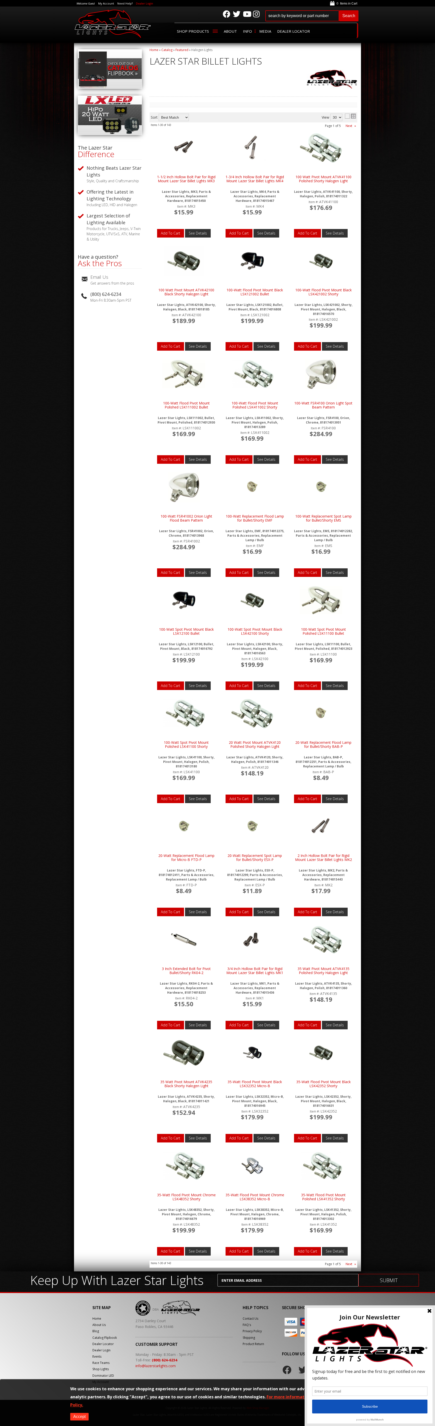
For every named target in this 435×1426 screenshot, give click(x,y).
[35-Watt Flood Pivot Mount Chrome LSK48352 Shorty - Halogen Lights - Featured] (183, 1166)
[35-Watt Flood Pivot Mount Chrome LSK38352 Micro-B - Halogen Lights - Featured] (252, 1166)
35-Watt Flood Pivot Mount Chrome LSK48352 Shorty (186, 1197)
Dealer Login (144, 3)
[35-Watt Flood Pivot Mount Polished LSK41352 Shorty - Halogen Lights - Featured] (321, 1166)
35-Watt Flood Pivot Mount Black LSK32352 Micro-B (255, 1084)
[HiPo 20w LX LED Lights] (110, 133)
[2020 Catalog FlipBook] (110, 87)
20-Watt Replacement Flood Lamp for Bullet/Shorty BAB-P (323, 745)
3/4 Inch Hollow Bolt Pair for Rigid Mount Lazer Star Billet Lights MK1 (254, 971)
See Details (198, 233)
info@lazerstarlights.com (155, 1365)
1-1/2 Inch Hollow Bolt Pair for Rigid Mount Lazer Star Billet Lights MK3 (186, 179)
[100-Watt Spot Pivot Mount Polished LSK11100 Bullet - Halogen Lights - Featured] (321, 600)
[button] (311, 15)
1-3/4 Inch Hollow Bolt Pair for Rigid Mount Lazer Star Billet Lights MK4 (255, 179)
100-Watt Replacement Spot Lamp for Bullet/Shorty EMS (323, 518)
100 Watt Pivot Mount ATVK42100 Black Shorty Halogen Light (186, 292)
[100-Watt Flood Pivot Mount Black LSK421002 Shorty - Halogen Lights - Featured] (321, 261)
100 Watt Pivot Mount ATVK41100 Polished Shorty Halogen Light (323, 179)
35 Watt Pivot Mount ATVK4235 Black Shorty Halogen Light (186, 1084)
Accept (79, 1416)
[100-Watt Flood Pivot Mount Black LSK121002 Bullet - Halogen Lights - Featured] (252, 261)
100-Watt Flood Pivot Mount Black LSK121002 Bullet (255, 292)
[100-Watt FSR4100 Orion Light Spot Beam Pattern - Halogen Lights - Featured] (321, 374)
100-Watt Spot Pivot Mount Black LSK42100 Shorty (255, 631)
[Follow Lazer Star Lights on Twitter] (236, 14)
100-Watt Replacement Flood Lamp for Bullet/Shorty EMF (255, 518)
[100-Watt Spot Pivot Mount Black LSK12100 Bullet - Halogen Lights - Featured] (184, 600)
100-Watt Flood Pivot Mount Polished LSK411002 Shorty (255, 405)
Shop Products (193, 31)
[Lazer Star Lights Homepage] (113, 24)
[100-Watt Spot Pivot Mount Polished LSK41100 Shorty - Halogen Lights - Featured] (183, 713)
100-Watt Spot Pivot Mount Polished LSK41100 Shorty (186, 745)
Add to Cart (170, 233)
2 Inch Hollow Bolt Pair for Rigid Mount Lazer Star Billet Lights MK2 (323, 858)
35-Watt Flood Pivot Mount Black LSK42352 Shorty (323, 1084)
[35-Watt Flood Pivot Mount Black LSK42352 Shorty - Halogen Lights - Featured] (321, 1053)
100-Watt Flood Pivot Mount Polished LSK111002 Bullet (186, 405)
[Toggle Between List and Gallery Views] (350, 116)
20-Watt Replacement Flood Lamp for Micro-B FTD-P (186, 858)
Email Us (99, 277)
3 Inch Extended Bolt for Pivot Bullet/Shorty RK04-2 (186, 971)
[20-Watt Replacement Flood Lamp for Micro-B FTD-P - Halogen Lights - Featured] (184, 826)
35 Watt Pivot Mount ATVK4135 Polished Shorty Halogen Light (323, 971)
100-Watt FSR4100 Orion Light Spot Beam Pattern (323, 405)
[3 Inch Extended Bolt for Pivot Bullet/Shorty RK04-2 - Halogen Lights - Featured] (184, 940)
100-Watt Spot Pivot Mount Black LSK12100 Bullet (186, 631)
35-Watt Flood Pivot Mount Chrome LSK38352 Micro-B (255, 1197)
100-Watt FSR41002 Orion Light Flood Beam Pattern (186, 518)
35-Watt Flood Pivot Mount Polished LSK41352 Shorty (323, 1197)
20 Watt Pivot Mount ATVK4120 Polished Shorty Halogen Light (255, 745)
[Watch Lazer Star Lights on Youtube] (246, 14)
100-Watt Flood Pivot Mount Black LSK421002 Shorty (323, 292)
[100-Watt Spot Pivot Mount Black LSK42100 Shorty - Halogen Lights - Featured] (252, 600)
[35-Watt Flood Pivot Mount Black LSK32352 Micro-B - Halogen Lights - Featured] (252, 1053)
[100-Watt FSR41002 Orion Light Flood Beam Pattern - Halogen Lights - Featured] (184, 487)
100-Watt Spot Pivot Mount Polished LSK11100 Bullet (323, 631)
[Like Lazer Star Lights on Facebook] (226, 14)
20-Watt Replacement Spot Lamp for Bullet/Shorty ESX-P (255, 858)
